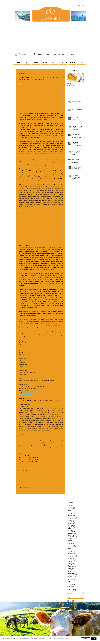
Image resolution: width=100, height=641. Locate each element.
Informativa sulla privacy (63, 638)
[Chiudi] (98, 638)
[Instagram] (16, 37)
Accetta (93, 638)
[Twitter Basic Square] (70, 584)
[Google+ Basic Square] (73, 584)
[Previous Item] (69, 61)
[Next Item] (81, 61)
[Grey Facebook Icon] (19, 37)
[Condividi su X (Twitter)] (23, 454)
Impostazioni (85, 638)
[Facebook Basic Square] (68, 584)
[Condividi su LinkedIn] (27, 454)
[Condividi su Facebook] (19, 454)
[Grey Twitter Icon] (22, 37)
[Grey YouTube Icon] (25, 37)
